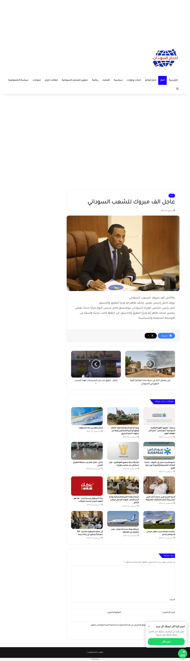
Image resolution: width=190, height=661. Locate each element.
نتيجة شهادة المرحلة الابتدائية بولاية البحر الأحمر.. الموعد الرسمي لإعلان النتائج (124, 500)
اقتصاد (106, 80)
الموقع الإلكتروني (114, 613)
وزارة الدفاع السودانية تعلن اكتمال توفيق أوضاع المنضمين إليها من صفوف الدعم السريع (125, 431)
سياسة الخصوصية (18, 80)
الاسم (172, 600)
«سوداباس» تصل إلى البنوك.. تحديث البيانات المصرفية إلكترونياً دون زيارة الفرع (159, 465)
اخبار (162, 80)
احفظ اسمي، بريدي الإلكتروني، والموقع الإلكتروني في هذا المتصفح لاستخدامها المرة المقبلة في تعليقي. (131, 625)
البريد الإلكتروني (168, 613)
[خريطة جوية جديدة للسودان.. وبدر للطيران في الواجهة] (123, 518)
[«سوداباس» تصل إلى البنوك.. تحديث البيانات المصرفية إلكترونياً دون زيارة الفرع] (159, 451)
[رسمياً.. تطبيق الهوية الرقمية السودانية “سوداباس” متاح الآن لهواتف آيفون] (159, 416)
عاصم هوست (92, 652)
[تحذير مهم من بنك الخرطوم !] (87, 416)
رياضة (95, 80)
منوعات (37, 80)
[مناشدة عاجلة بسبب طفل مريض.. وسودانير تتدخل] (159, 520)
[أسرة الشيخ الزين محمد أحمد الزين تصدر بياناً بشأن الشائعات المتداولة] (159, 485)
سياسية (118, 80)
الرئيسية (173, 80)
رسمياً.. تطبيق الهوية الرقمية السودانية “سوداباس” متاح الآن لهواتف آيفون (162, 431)
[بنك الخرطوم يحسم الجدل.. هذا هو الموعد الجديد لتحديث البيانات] (87, 486)
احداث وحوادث (134, 80)
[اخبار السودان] (165, 59)
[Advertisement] (95, 21)
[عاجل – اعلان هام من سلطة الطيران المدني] (87, 451)
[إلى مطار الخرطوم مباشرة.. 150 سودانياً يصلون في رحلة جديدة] (87, 520)
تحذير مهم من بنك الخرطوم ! (91, 428)
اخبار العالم (150, 80)
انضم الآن (166, 641)
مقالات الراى (51, 80)
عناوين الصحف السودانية (75, 80)
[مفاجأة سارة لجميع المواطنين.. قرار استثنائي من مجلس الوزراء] (123, 451)
